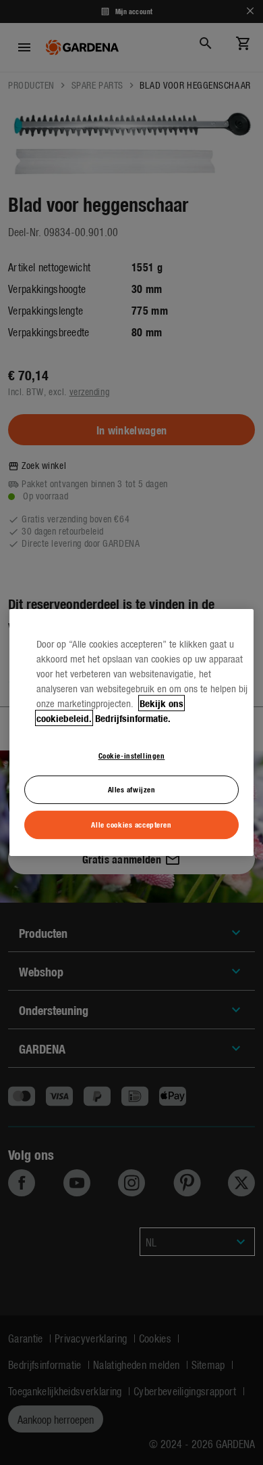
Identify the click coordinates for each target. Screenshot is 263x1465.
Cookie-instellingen (131, 755)
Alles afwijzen (132, 789)
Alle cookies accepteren (131, 824)
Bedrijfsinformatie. (133, 718)
